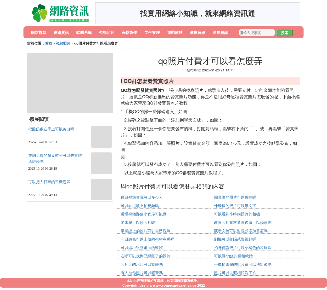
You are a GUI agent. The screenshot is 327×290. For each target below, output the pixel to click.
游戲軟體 (175, 32)
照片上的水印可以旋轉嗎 (142, 264)
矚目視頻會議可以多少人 (142, 197)
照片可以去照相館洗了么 (235, 272)
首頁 (48, 43)
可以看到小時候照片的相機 (237, 214)
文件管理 (152, 32)
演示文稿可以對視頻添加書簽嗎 (241, 230)
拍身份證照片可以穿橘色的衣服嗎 (242, 247)
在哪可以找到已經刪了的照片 (145, 256)
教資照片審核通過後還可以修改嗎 (242, 222)
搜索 (284, 32)
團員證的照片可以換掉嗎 (235, 197)
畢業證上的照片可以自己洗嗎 (145, 230)
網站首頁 (38, 32)
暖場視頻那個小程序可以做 (144, 214)
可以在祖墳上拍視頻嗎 (140, 205)
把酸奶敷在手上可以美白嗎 (51, 129)
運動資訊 (220, 32)
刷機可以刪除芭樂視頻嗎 (235, 239)
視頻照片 (106, 32)
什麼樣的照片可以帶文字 (235, 205)
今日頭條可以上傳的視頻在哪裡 (147, 239)
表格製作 (129, 32)
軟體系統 (84, 32)
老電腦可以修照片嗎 (138, 222)
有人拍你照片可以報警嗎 (142, 272)
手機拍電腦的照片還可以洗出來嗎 (242, 264)
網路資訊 (61, 32)
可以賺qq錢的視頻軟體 (233, 256)
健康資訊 (197, 32)
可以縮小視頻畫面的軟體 (142, 247)
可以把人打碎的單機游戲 (49, 182)
